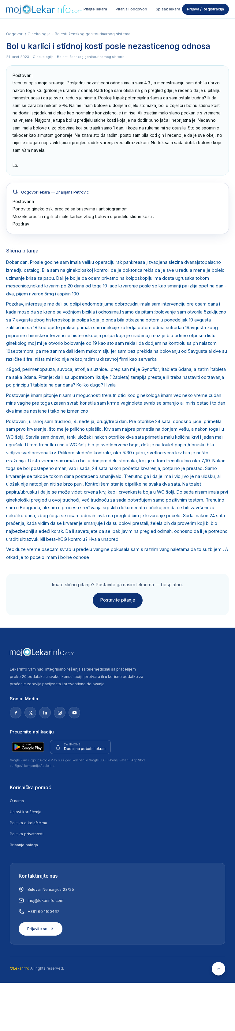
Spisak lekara (168, 9)
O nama (17, 800)
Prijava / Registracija (205, 9)
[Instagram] (59, 712)
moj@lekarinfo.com (45, 900)
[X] (30, 712)
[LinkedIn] (45, 712)
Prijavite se (37, 928)
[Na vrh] (218, 968)
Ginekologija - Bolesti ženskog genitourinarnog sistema (79, 34)
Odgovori (15, 34)
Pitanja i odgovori (131, 9)
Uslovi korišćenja (25, 812)
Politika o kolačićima (28, 823)
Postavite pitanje (117, 600)
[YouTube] (74, 712)
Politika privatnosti (26, 834)
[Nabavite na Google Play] (28, 747)
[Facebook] (15, 712)
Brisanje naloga (24, 845)
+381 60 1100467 (43, 911)
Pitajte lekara (95, 9)
